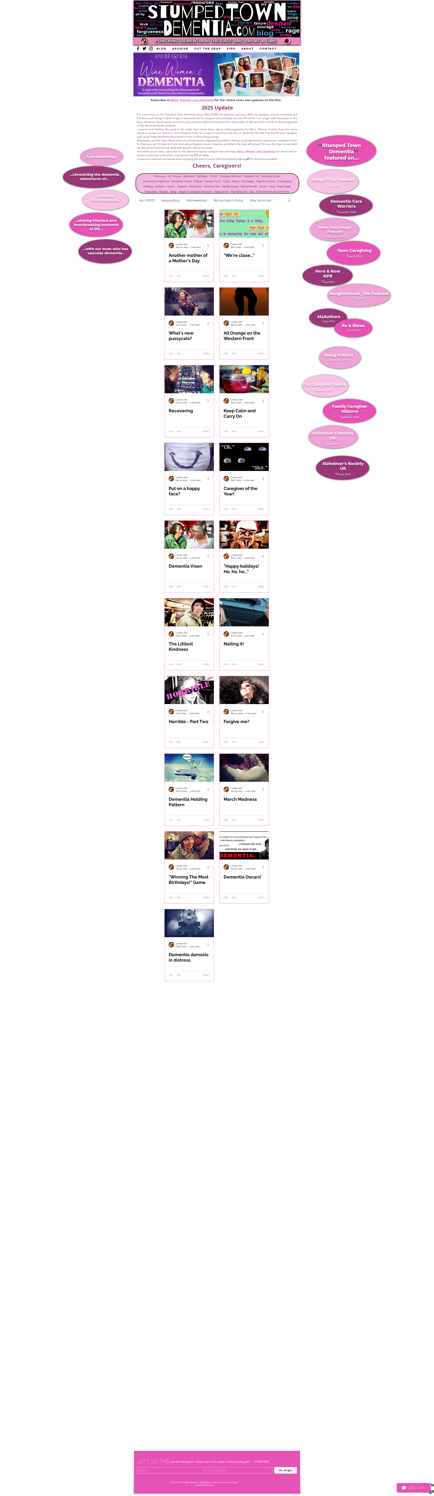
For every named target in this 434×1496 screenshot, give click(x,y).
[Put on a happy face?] (189, 457)
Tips (251, 191)
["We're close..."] (244, 224)
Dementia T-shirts (181, 181)
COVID (214, 176)
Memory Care (212, 186)
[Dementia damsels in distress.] (189, 923)
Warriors (346, 206)
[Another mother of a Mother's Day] (189, 224)
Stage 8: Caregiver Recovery (195, 191)
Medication (195, 186)
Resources (151, 191)
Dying (226, 181)
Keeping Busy (170, 200)
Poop (272, 186)
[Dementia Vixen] (189, 535)
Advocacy (160, 176)
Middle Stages (230, 186)
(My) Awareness (196, 200)
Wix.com (210, 1485)
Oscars (263, 186)
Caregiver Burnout (230, 176)
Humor (171, 186)
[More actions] (209, 245)
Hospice (160, 186)
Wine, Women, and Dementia (192, 100)
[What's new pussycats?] (189, 302)
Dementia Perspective (156, 181)
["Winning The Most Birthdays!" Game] (189, 845)
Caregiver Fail (251, 176)
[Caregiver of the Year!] (244, 457)
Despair (198, 181)
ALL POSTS (147, 200)
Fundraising (284, 181)
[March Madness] (244, 768)
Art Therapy (174, 176)
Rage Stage (284, 186)
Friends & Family (265, 181)
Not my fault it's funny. (228, 200)
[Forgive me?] (244, 690)
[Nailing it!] (244, 612)
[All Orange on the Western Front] (244, 302)
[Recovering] (189, 379)
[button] (220, 40)
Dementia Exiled (270, 176)
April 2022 (333, 185)
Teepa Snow (221, 191)
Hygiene (182, 186)
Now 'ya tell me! (260, 200)
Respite (163, 191)
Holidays (148, 186)
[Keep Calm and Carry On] (244, 379)
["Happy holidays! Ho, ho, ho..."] (244, 535)
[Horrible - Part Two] (189, 690)
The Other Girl (239, 191)
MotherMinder (249, 186)
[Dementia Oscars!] (244, 845)
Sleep (173, 191)
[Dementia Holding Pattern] (189, 768)
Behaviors (189, 176)
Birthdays (202, 176)
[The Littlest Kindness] (189, 612)
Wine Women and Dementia (272, 191)
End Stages (247, 181)
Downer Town (213, 181)
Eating (235, 181)
